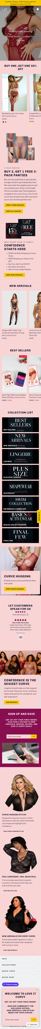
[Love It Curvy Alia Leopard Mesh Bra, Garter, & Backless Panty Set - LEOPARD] (30, 341)
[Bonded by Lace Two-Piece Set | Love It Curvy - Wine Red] (5, 122)
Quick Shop (8, 977)
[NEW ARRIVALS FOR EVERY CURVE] (20, 914)
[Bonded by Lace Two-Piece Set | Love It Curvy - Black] (3, 122)
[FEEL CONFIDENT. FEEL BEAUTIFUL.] (20, 854)
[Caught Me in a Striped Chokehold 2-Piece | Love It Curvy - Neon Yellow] (30, 124)
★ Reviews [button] (39, 516)
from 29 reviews (19, 615)
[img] (20, 612)
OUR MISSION (11, 702)
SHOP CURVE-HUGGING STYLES (13, 831)
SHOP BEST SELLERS (10, 891)
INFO (4, 959)
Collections (9, 965)
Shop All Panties (13, 211)
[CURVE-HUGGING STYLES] (20, 792)
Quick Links (8, 971)
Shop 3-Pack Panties (15, 205)
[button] (4, 626)
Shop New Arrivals (14, 275)
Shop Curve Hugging (15, 589)
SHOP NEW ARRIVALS (10, 950)
